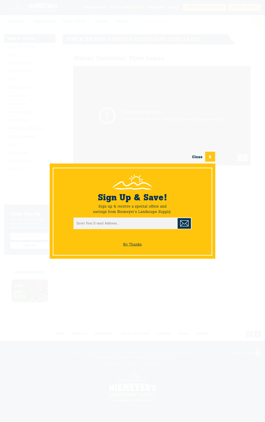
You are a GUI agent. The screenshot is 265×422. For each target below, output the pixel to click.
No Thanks (132, 244)
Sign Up (184, 223)
